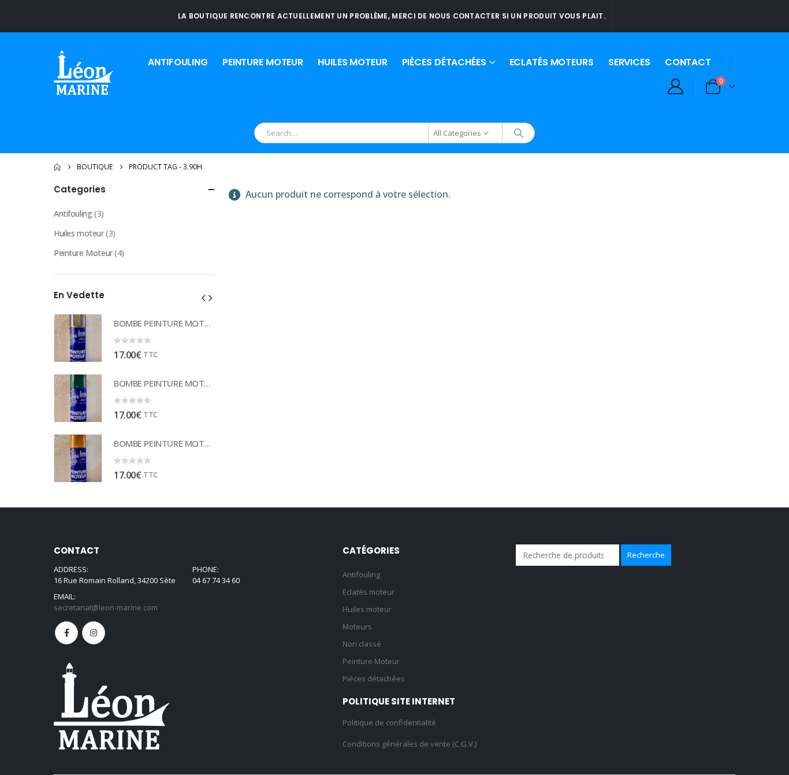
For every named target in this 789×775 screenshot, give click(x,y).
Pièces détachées (444, 62)
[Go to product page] (78, 338)
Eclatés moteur (368, 592)
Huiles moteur (352, 62)
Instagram (93, 632)
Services (629, 62)
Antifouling (178, 62)
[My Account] (676, 86)
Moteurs (357, 626)
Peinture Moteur (262, 62)
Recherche (646, 555)
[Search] (519, 133)
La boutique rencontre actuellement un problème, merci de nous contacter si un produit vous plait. (391, 16)
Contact (688, 62)
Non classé (362, 644)
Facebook (66, 632)
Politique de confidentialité (389, 722)
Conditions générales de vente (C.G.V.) (410, 744)
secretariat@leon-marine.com (106, 607)
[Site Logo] (83, 72)
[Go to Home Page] (57, 167)
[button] (203, 297)
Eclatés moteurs (551, 62)
